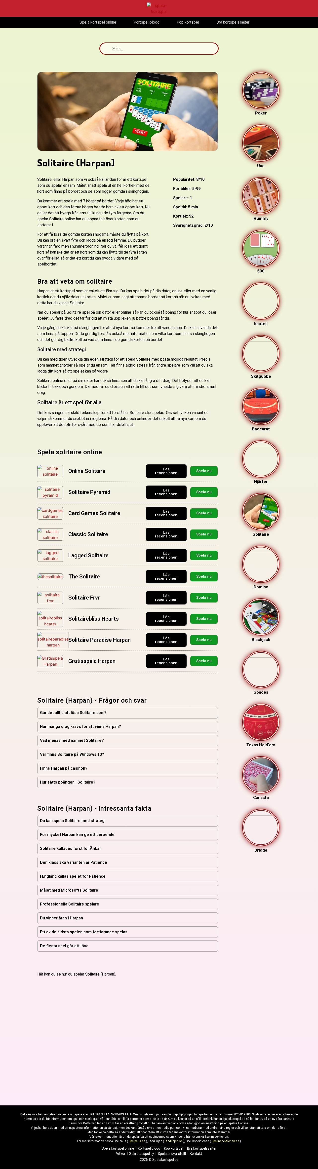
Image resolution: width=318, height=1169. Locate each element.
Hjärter (261, 481)
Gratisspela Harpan (92, 661)
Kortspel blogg (149, 1148)
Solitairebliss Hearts (93, 619)
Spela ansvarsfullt (172, 1154)
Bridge (260, 850)
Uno (261, 165)
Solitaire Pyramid (89, 492)
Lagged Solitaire (88, 555)
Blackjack (261, 639)
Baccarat (261, 428)
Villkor (120, 1154)
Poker (261, 113)
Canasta (261, 797)
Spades (261, 692)
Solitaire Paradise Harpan (99, 640)
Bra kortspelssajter (202, 1148)
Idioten (261, 323)
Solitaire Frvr (84, 598)
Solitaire (261, 534)
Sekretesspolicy (141, 1154)
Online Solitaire (86, 471)
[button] (127, 713)
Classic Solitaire (88, 534)
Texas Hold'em (260, 744)
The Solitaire (84, 576)
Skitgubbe (261, 376)
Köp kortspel (173, 1148)
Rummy (261, 218)
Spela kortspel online (118, 1148)
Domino (261, 586)
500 (261, 270)
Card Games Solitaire (94, 513)
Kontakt (196, 1154)
